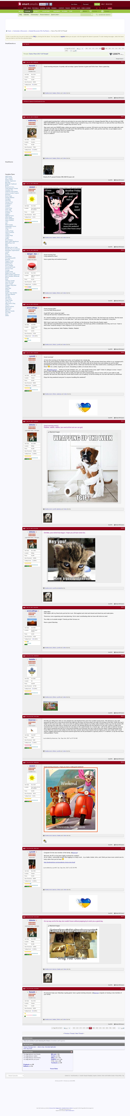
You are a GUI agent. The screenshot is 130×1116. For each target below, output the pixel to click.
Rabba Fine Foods (10, 273)
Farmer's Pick (9, 202)
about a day (41, 1047)
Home (24, 8)
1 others (64, 93)
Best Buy (7, 182)
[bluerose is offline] (32, 730)
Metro (6, 246)
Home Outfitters (9, 220)
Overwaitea (8, 256)
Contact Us (67, 1075)
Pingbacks (26, 1064)
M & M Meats (9, 240)
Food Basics (8, 203)
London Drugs (9, 235)
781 (123, 48)
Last (74, 51)
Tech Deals (35, 8)
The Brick (8, 297)
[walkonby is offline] (32, 133)
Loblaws (7, 234)
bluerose (32, 720)
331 (116, 48)
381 (120, 48)
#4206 (122, 352)
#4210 (122, 655)
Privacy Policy (118, 1075)
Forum (28, 11)
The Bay (7, 296)
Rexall (7, 277)
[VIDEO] (53, 1059)
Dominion (7, 194)
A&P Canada (8, 178)
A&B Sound (8, 176)
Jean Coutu (8, 228)
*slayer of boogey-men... (30, 1047)
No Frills (7, 255)
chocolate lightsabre (50, 1047)
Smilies (53, 1056)
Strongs (7, 291)
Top (70, 11)
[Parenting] (105, 8)
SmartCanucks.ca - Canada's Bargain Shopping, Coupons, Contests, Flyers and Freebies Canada (93, 1075)
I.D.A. (6, 221)
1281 (66, 50)
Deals (29, 8)
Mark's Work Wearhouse (12, 241)
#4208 (122, 528)
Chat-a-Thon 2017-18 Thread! (38, 54)
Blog (21, 11)
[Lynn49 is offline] (32, 368)
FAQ (20, 14)
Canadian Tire (9, 190)
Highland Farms (9, 215)
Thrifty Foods (9, 300)
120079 (117, 54)
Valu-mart (7, 309)
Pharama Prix (9, 262)
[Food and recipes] (102, 8)
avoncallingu (32, 308)
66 (32, 84)
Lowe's (7, 238)
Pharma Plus (8, 264)
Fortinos (7, 206)
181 (87, 48)
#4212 (122, 762)
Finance (67, 8)
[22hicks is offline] (32, 437)
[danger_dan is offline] (32, 266)
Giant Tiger (8, 209)
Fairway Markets (9, 197)
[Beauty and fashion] (100, 8)
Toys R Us (8, 302)
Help (103, 4)
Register (109, 4)
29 (32, 688)
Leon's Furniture (9, 232)
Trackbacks (54, 1062)
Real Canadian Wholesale (12, 276)
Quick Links (54, 14)
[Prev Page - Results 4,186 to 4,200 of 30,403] (82, 49)
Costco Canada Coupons (12, 193)
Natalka (54, 93)
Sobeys (7, 286)
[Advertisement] (58, 109)
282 (106, 48)
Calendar (26, 14)
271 (93, 48)
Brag (85, 11)
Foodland (7, 205)
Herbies (7, 214)
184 (33, 335)
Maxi (6, 244)
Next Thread (79, 1033)
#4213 (122, 848)
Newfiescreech (48, 93)
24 (32, 149)
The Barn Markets (10, 294)
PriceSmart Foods (10, 267)
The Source (8, 299)
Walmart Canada (9, 311)
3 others (64, 344)
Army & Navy (9, 179)
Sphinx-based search (70, 1110)
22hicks (58, 93)
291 (113, 48)
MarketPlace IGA (10, 243)
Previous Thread (69, 1033)
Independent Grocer (10, 226)
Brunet (7, 185)
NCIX (6, 253)
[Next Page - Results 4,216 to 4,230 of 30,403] (71, 51)
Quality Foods (9, 271)
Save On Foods (9, 282)
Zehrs (6, 314)
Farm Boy (8, 200)
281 (103, 48)
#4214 (122, 916)
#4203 (122, 183)
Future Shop (8, 208)
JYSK (6, 229)
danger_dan (32, 254)
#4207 (122, 421)
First (79, 49)
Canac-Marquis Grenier (11, 188)
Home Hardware (9, 218)
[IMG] (52, 1057)
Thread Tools (119, 58)
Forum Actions (44, 14)
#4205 (122, 304)
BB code (53, 1054)
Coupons (42, 8)
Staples (7, 290)
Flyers (48, 8)
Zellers (7, 315)
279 (97, 48)
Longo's (7, 237)
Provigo (7, 270)
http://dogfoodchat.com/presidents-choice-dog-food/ (59, 862)
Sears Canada (9, 283)
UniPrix (7, 305)
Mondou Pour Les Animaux (12, 249)
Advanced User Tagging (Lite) (55, 1108)
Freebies (54, 8)
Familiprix (8, 199)
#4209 (122, 607)
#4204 (122, 250)
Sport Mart (8, 288)
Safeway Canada (10, 280)
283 (110, 48)
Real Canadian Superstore (12, 274)
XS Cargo (8, 312)
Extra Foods (8, 196)
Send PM (110, 97)
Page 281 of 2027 (70, 48)
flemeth (32, 66)
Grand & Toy (8, 211)
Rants (78, 8)
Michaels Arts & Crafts (11, 247)
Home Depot (8, 217)
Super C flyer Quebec (11, 293)
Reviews (73, 8)
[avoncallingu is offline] (32, 319)
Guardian (7, 212)
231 (90, 48)
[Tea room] (97, 8)
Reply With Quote (120, 97)
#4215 (122, 988)
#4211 (122, 716)
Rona (6, 279)
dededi (32, 187)
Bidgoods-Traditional (10, 184)
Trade (107, 11)
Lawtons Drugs (9, 231)
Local (95, 11)
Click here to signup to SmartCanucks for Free (34, 101)
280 (100, 48)
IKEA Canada (9, 225)
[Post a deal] (110, 8)
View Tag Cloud (27, 1048)
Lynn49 (58, 344)
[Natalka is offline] (32, 672)
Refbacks (26, 1066)
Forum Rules (54, 1068)
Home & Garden (85, 8)
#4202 (122, 116)
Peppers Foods (9, 261)
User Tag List (26, 44)
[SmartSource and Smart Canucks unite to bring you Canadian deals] (12, 166)
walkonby (32, 120)
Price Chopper (9, 265)
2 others (64, 158)
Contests (61, 8)
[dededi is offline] (32, 199)
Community (34, 14)
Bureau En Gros (9, 187)
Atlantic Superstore (10, 181)
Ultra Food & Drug (10, 303)
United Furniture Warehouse (9, 307)
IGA (6, 223)
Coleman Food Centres (11, 191)
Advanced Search (104, 15)
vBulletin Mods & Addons (67, 1108)
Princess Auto (9, 268)
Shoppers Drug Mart (10, 285)
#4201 (122, 62)
